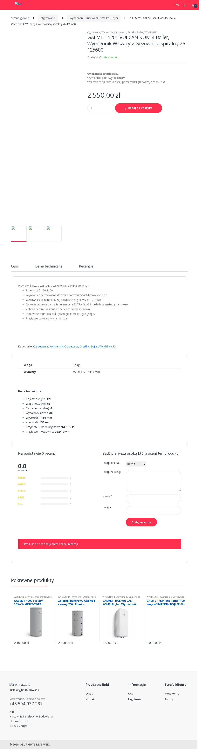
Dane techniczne (48, 266)
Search (177, 5)
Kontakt (90, 699)
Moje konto (172, 693)
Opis (15, 266)
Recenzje (86, 266)
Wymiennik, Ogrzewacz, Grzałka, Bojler (94, 18)
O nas (89, 693)
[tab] (15, 267)
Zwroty (169, 699)
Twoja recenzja (111, 472)
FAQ (130, 693)
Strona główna (20, 18)
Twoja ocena (110, 463)
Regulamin (134, 699)
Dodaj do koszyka (140, 108)
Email (106, 508)
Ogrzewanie (48, 18)
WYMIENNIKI (150, 32)
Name (107, 496)
